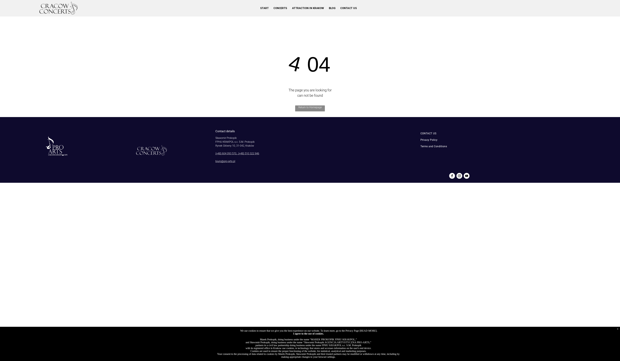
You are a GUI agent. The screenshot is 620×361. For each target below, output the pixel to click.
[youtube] (467, 176)
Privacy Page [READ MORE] (361, 330)
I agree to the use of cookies (308, 333)
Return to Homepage (310, 107)
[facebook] (452, 176)
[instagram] (459, 176)
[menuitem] (264, 8)
